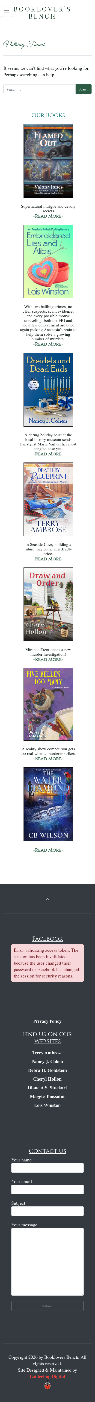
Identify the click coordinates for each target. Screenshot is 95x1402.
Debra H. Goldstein (47, 1070)
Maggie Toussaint (47, 1096)
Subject (18, 1203)
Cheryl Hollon (47, 1079)
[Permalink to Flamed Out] (48, 163)
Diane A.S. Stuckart (47, 1087)
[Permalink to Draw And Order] (48, 606)
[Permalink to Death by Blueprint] (48, 501)
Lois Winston (47, 1105)
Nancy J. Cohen (47, 1061)
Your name (21, 1160)
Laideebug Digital (47, 1376)
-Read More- (48, 216)
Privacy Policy (47, 1021)
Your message (24, 1225)
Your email (21, 1181)
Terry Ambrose (47, 1052)
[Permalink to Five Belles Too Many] (48, 706)
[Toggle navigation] (6, 12)
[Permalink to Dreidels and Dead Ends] (48, 392)
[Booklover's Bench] (48, 13)
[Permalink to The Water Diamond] (48, 806)
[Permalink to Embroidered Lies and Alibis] (48, 263)
